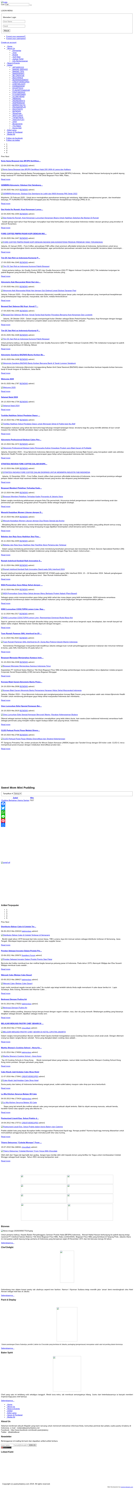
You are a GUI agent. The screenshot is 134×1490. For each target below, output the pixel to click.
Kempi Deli (17, 128)
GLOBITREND (18, 96)
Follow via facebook (14, 138)
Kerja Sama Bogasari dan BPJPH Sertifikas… (21, 161)
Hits (32, 798)
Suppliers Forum (28, 955)
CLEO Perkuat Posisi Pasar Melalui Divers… (20, 730)
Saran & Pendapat (15, 132)
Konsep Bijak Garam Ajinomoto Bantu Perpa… (21, 682)
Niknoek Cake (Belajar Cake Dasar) (16, 975)
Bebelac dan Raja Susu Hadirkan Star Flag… (21, 536)
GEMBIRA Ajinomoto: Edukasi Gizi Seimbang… (22, 185)
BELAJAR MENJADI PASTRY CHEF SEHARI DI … (22, 1023)
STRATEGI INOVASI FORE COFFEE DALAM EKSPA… (24, 464)
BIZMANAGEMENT (21, 80)
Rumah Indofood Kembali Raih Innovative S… (21, 561)
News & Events (13, 63)
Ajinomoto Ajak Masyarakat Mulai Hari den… (21, 282)
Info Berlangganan (20, 61)
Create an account (8, 42)
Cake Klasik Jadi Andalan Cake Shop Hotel (20, 1072)
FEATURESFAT (19, 92)
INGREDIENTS (19, 101)
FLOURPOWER (19, 94)
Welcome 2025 (7, 379)
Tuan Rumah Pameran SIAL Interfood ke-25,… (21, 633)
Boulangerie (18, 124)
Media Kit (11, 134)
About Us (11, 48)
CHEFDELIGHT (19, 84)
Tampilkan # (8, 793)
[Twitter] (67, 808)
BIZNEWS (17, 111)
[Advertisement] (17, 767)
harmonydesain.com (127, 1487)
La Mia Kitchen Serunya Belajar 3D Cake (19, 1094)
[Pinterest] (67, 821)
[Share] (67, 825)
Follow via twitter (13, 140)
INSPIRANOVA (19, 103)
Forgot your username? (16, 38)
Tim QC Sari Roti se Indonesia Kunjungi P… (20, 258)
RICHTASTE (18, 109)
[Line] (67, 816)
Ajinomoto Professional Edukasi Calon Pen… (21, 440)
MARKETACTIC (19, 105)
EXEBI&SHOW (19, 86)
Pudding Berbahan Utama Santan (15, 800)
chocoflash (26, 1028)
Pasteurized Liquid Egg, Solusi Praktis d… (20, 1118)
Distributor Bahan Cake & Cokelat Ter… (18, 926)
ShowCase (17, 113)
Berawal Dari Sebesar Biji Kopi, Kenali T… (19, 306)
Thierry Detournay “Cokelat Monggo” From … (21, 1142)
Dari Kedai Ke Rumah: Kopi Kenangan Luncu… (22, 209)
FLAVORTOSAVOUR (21, 90)
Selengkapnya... (7, 1243)
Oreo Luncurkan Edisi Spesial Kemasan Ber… (21, 706)
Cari (2, 4)
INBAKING (17, 99)
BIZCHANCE (18, 78)
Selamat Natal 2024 (9, 397)
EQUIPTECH (18, 88)
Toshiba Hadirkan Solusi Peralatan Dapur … (20, 415)
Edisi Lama (11, 130)
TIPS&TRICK (18, 117)
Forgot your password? (16, 36)
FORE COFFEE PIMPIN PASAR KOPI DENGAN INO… (24, 234)
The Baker (17, 126)
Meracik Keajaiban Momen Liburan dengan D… (22, 512)
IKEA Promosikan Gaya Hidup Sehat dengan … (22, 585)
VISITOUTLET (18, 119)
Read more (5, 179)
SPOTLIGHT (18, 115)
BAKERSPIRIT (18, 73)
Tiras (15, 53)
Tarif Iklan (17, 57)
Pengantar (17, 50)
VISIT (15, 122)
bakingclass (26, 931)
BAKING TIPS (18, 71)
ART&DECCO (18, 67)
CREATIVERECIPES (21, 82)
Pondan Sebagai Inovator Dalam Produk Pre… (21, 951)
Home (9, 46)
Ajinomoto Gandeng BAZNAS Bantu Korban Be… (23, 355)
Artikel (9, 65)
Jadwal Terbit (18, 59)
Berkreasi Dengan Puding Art (14, 999)
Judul (15, 798)
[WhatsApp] (67, 812)
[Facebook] (67, 804)
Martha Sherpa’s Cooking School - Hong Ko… (21, 1048)
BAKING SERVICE (20, 69)
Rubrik (15, 55)
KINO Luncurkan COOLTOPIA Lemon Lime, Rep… (23, 609)
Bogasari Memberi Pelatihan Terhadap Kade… (21, 488)
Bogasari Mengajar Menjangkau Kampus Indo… (22, 658)
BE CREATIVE (18, 76)
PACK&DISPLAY (19, 107)
